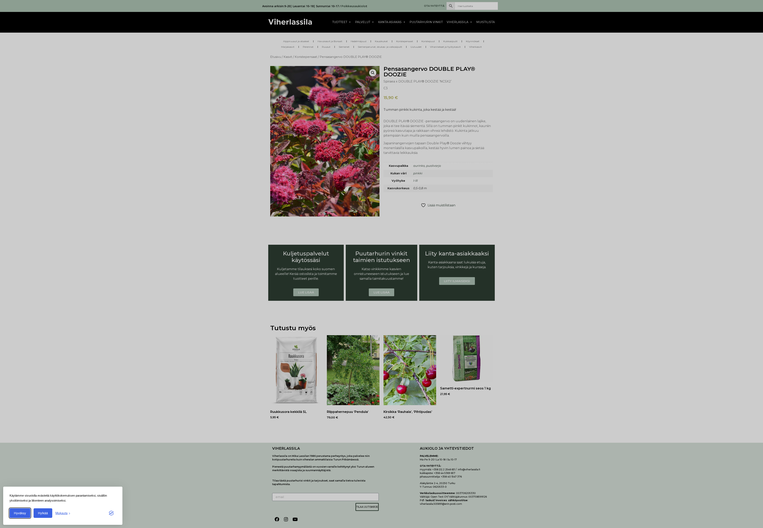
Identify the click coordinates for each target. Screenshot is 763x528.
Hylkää (43, 513)
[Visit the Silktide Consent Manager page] (111, 513)
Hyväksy (20, 513)
